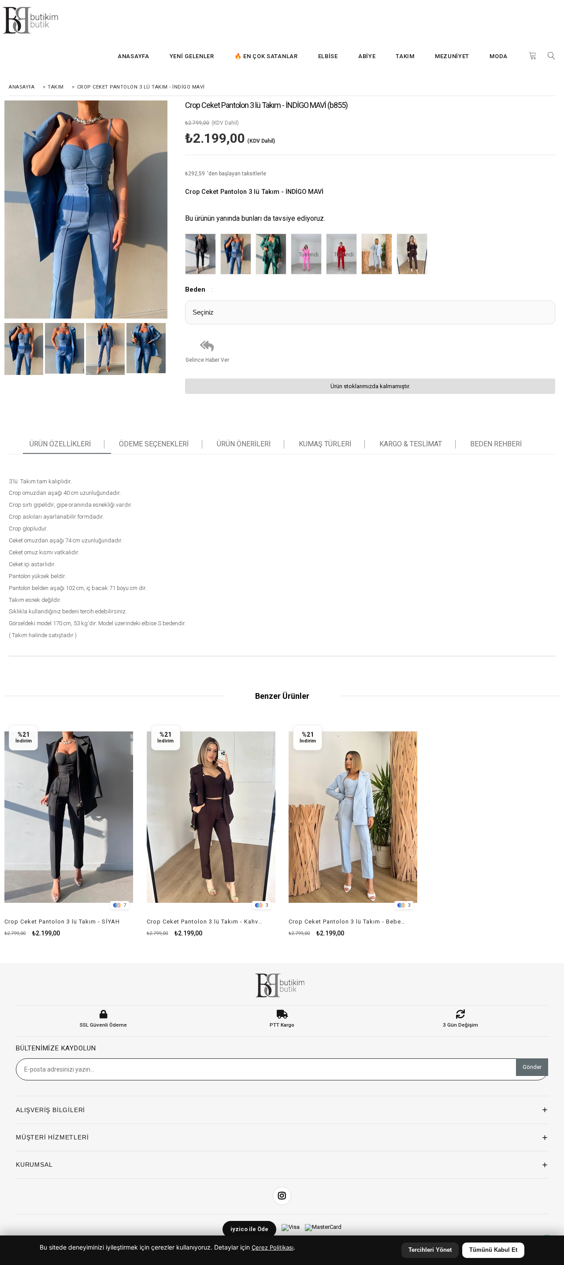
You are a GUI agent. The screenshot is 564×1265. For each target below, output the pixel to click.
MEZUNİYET (452, 56)
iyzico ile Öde (249, 1229)
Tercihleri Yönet (430, 1249)
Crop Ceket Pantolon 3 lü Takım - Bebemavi (348, 921)
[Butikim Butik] (33, 20)
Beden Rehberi (496, 444)
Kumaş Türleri (325, 444)
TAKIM (405, 56)
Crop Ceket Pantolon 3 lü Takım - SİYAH (62, 921)
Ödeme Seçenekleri (154, 444)
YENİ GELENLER (192, 56)
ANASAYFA (133, 56)
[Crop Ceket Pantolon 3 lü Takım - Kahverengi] (414, 255)
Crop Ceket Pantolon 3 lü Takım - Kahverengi (206, 921)
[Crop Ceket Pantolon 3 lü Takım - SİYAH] (202, 255)
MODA (499, 56)
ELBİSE (328, 56)
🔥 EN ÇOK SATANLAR (266, 56)
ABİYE (367, 56)
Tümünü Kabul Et (493, 1249)
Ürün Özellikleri (60, 444)
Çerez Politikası (272, 1247)
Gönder (532, 1067)
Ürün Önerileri (244, 444)
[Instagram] (282, 1196)
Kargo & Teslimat (410, 444)
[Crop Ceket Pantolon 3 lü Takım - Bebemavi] (379, 255)
